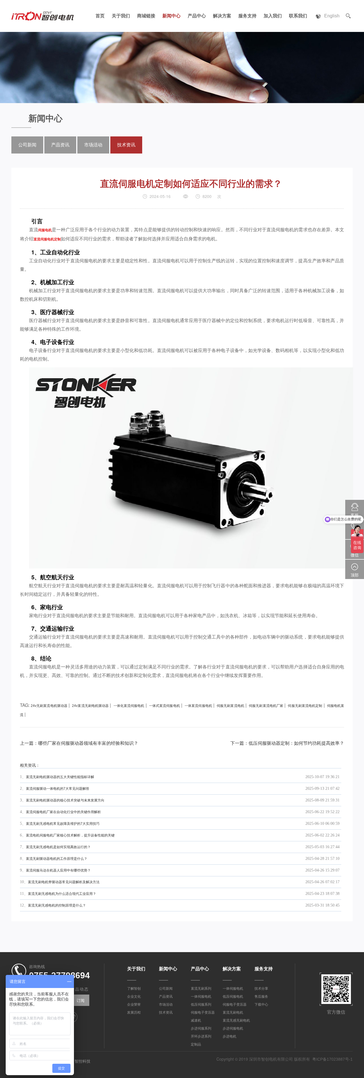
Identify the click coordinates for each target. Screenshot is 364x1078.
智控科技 (82, 1061)
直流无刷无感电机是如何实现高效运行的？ (58, 847)
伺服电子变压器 (203, 1012)
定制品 (196, 1044)
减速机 (196, 1020)
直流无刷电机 (233, 1012)
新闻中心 (171, 15)
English (332, 15)
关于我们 (121, 15)
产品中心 (197, 15)
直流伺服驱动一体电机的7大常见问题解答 (57, 789)
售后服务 (261, 997)
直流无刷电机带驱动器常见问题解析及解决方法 (64, 882)
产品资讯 (60, 144)
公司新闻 (27, 144)
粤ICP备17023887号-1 (332, 1059)
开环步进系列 (201, 1036)
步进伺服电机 (233, 1028)
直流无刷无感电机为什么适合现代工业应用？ (62, 894)
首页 (100, 15)
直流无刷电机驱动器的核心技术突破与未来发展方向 (65, 800)
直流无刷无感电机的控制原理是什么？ (57, 905)
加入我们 (273, 15)
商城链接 (146, 15)
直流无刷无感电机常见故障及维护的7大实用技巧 (63, 824)
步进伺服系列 (201, 1028)
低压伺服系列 (201, 1005)
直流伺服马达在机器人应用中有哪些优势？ (58, 870)
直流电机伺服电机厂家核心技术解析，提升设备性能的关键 (70, 835)
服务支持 (247, 15)
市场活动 (93, 144)
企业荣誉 (134, 1005)
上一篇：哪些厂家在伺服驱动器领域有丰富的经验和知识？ (79, 743)
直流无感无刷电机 (236, 1020)
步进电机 (229, 1036)
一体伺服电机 (201, 997)
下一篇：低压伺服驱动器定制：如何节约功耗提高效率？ (287, 743)
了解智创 (134, 989)
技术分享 (261, 989)
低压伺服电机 (233, 997)
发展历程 (134, 1012)
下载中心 (261, 1005)
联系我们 (298, 15)
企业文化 (134, 997)
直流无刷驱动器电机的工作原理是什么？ (56, 859)
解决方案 (222, 15)
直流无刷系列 (201, 989)
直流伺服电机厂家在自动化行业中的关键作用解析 (63, 812)
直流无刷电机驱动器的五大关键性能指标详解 (60, 777)
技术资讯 (126, 144)
